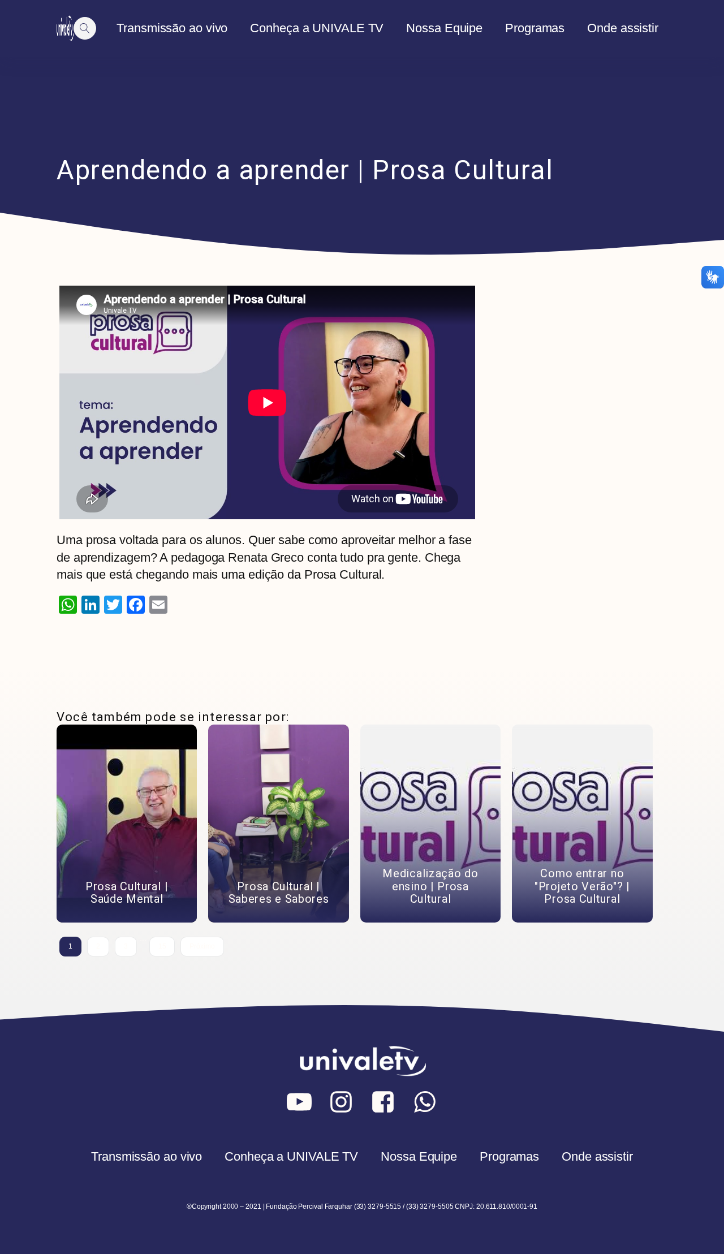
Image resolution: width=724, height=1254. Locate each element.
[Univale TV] (65, 28)
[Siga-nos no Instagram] (341, 1102)
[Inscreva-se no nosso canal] (299, 1102)
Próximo (201, 946)
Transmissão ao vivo (172, 28)
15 (162, 946)
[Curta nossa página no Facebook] (383, 1102)
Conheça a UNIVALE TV (316, 28)
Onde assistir (622, 28)
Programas (534, 28)
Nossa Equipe (444, 28)
